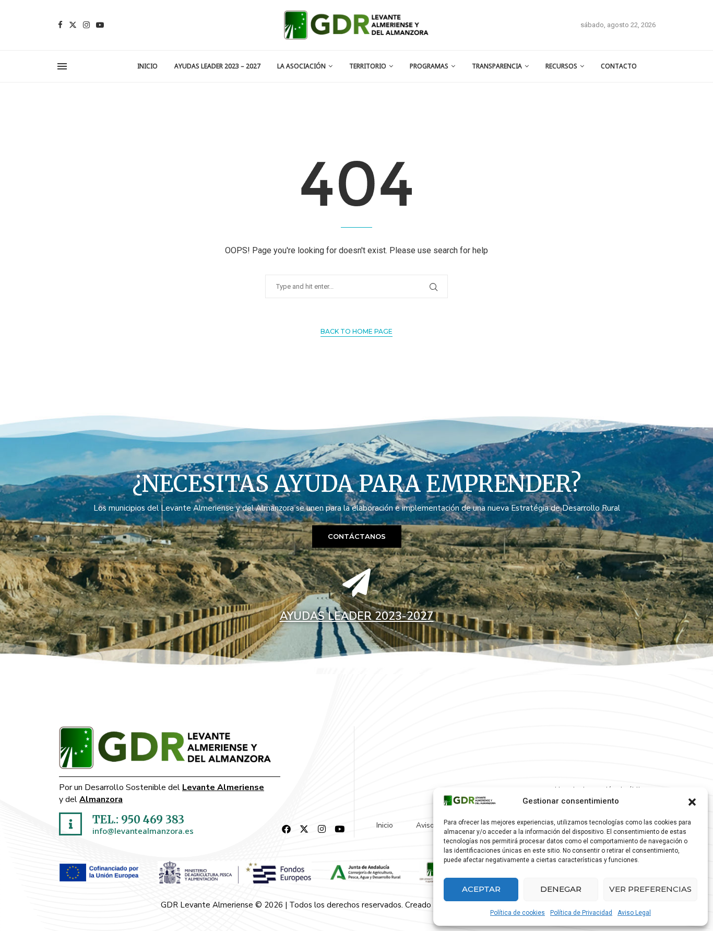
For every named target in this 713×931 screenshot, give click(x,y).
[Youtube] (100, 24)
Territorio (367, 66)
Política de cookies (517, 912)
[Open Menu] (62, 66)
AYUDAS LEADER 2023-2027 (357, 616)
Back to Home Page (356, 331)
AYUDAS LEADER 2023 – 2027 (217, 66)
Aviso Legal (634, 912)
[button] (692, 801)
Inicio (147, 66)
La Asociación (301, 66)
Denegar (560, 889)
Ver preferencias (650, 889)
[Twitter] (72, 24)
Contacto (619, 66)
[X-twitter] (304, 829)
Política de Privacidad (581, 912)
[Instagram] (86, 24)
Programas (429, 66)
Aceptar (481, 889)
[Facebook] (60, 24)
